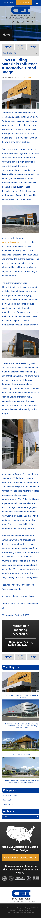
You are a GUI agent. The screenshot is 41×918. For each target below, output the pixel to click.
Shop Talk (27, 77)
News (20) (7, 800)
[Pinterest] (28, 22)
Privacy (9, 912)
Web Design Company (20, 912)
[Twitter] (13, 22)
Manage (31, 912)
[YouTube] (23, 22)
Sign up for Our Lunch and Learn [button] (21, 643)
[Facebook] (8, 22)
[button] (24, 2)
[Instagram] (33, 22)
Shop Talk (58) (8, 804)
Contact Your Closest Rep (20, 858)
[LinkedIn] (18, 22)
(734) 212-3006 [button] (8, 2)
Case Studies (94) (10, 796)
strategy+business (10, 242)
